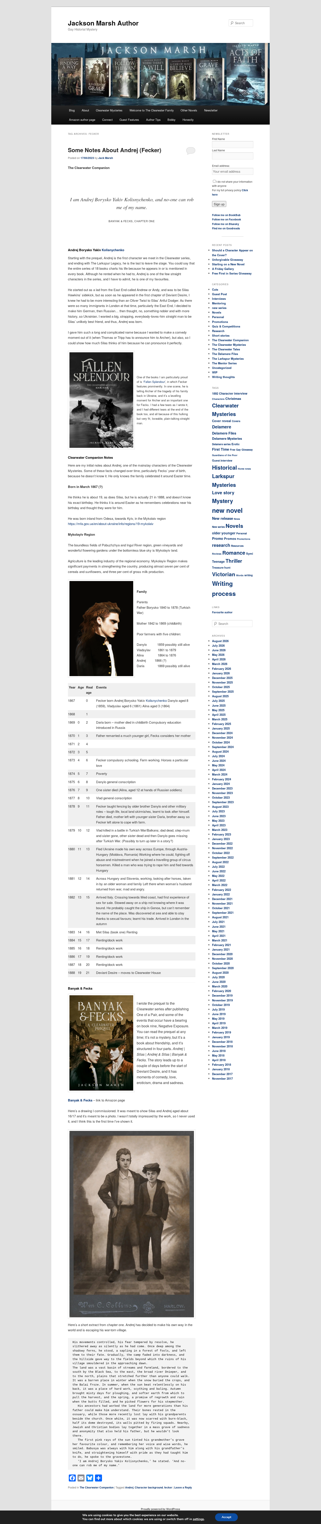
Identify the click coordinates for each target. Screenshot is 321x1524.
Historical (224, 467)
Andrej (129, 1487)
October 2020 (221, 963)
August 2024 (220, 751)
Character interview (233, 393)
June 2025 (219, 705)
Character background (149, 1487)
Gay (238, 450)
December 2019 (222, 995)
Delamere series (221, 444)
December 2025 (222, 678)
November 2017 (222, 1078)
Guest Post (219, 294)
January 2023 (221, 839)
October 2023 (221, 797)
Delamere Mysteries (227, 438)
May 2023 (218, 820)
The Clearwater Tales (226, 349)
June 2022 (219, 871)
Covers (236, 421)
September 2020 (223, 968)
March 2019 (219, 1028)
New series (218, 527)
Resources (237, 546)
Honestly (188, 120)
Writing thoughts (223, 377)
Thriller (234, 560)
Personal (218, 317)
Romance (233, 552)
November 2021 (222, 903)
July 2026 (218, 645)
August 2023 (220, 807)
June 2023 (219, 816)
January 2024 (221, 784)
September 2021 (223, 912)
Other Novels (189, 110)
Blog (72, 110)
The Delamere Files (225, 354)
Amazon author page (82, 120)
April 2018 (219, 1060)
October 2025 (221, 687)
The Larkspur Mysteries (228, 358)
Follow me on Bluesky (225, 224)
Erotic (235, 444)
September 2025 (223, 691)
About (85, 110)
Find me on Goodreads (226, 228)
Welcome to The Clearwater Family (151, 110)
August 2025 (220, 696)
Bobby (171, 120)
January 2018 (221, 1069)
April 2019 (219, 1023)
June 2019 (219, 1014)
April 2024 (219, 770)
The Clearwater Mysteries (229, 345)
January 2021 (221, 949)
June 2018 (219, 1051)
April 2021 (219, 936)
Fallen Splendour (154, 382)
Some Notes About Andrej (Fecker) (114, 150)
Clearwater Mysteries (109, 110)
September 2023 (223, 802)
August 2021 (220, 917)
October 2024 (221, 742)
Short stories (221, 335)
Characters (218, 399)
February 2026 (221, 669)
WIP (214, 372)
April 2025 (219, 715)
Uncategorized (221, 368)
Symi (249, 553)
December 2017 (222, 1074)
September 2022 (223, 857)
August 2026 (220, 641)
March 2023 (219, 830)
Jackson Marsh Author (103, 22)
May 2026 (218, 655)
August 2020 (220, 972)
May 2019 (218, 1018)
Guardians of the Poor (224, 455)
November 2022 (222, 848)
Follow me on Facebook (226, 219)
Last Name (218, 150)
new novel (227, 510)
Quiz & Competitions (226, 326)
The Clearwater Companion (97, 1487)
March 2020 (219, 986)
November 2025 (222, 682)
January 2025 (221, 728)
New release (222, 518)
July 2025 (218, 701)
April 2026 (219, 659)
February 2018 (221, 1064)
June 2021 (219, 926)
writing (248, 575)
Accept (226, 1517)
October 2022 (221, 853)
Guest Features (129, 120)
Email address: (221, 165)
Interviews (219, 299)
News (237, 518)
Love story (223, 492)
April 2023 (219, 825)
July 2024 (218, 756)
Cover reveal (221, 421)
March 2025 (219, 719)
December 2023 (222, 788)
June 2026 (219, 650)
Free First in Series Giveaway (232, 273)
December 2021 (222, 899)
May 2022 (218, 876)
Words (239, 575)
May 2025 (218, 710)
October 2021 (221, 908)
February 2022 (221, 890)
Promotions (220, 322)
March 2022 (219, 885)
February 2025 (221, 724)
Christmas (233, 398)
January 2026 (221, 673)
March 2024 (219, 774)
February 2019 (221, 1032)
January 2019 (221, 1037)
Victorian (223, 574)
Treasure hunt (221, 567)
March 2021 (219, 940)
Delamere (221, 427)
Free (232, 450)
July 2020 (218, 977)
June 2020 (219, 982)
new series (219, 308)
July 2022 (218, 866)
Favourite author (222, 612)
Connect (107, 120)
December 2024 (222, 733)
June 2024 (219, 761)
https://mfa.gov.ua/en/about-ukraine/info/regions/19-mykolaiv (111, 523)
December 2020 (222, 954)
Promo (217, 538)
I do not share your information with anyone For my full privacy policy (232, 188)
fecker (168, 1487)
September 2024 (223, 747)
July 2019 (218, 1009)
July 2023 (218, 811)
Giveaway (247, 450)
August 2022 (220, 862)
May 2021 (218, 931)
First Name (218, 139)
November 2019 (222, 1000)
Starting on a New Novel (228, 264)
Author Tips (153, 120)
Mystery (222, 501)
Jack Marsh (105, 158)
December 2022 (222, 843)
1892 (215, 393)
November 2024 (222, 737)
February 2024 (221, 779)
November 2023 (222, 793)
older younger (223, 532)
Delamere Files (224, 433)
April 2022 (219, 880)
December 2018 (222, 1042)
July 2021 (218, 922)
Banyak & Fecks (80, 1100)
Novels (216, 312)
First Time (220, 449)
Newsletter (210, 110)
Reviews (216, 553)
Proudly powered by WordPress (160, 1509)
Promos (230, 538)
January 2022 (221, 894)
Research (218, 331)
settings (198, 1519)
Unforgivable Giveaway (227, 259)
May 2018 (218, 1055)
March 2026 (219, 664)
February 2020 (221, 991)
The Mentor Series (224, 363)
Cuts (215, 289)
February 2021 (221, 945)
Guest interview (222, 460)
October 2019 (221, 1005)
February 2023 (221, 834)
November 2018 (222, 1046)
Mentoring (219, 303)
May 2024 (218, 765)
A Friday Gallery (223, 269)
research (221, 545)
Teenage (218, 561)
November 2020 (222, 958)
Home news (244, 468)
